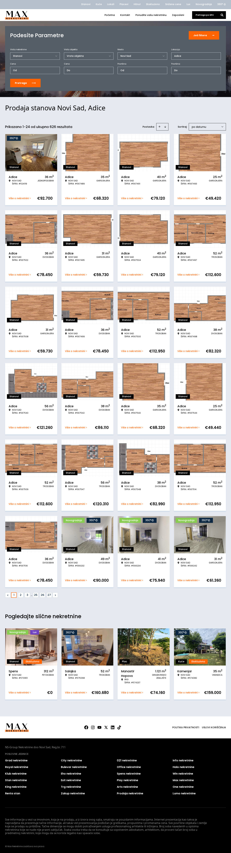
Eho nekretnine (71, 774)
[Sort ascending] (159, 127)
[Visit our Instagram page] (93, 727)
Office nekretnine (129, 767)
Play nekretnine (127, 780)
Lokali (110, 4)
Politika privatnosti (185, 727)
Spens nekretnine (129, 774)
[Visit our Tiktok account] (119, 727)
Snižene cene (173, 4)
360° (220, 4)
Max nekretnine (183, 780)
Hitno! (137, 4)
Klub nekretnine (16, 774)
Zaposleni (178, 15)
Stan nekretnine (16, 780)
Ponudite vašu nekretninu (151, 15)
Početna (110, 15)
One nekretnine (183, 787)
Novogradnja (204, 4)
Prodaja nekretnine (130, 793)
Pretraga (21, 83)
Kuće (99, 4)
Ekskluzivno (153, 4)
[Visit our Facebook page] (86, 727)
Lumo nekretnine (184, 793)
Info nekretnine (183, 760)
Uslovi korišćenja (214, 727)
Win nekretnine (183, 774)
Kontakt (125, 15)
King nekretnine (16, 787)
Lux (188, 4)
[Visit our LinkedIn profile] (113, 727)
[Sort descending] (165, 127)
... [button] (31, 595)
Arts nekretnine (127, 787)
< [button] (8, 595)
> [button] (55, 595)
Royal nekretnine (16, 767)
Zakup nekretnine (73, 793)
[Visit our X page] (106, 727)
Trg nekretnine (71, 787)
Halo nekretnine (183, 767)
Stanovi (85, 4)
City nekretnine (71, 760)
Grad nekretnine (16, 760)
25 (35, 595)
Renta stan (12, 793)
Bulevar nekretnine (74, 767)
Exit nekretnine (71, 780)
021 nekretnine (127, 760)
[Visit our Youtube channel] (99, 727)
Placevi (124, 4)
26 (42, 595)
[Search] (222, 15)
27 (49, 595)
